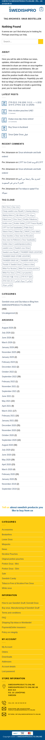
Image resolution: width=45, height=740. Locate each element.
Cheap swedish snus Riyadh (13, 211)
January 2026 (8, 347)
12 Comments (14, 122)
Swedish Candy (9, 578)
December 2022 (9, 367)
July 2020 (6, 450)
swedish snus (7, 248)
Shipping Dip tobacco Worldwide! (17, 622)
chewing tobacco (32, 211)
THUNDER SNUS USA (28, 260)
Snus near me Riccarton (24, 236)
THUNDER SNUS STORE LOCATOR (16, 256)
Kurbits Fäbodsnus (30, 219)
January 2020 (8, 479)
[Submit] (40, 41)
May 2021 (6, 401)
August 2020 (7, 445)
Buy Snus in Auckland (18, 127)
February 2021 (8, 416)
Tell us (6, 507)
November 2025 (9, 352)
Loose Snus (7, 539)
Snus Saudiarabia (28, 240)
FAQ (4, 618)
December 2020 (9, 425)
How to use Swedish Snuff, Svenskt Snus (20, 603)
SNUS (27, 232)
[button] (3, 9)
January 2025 (8, 357)
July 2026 (6, 333)
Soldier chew (7, 244)
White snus (7, 588)
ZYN (18, 273)
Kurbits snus (7, 223)
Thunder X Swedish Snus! (12, 264)
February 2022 (8, 381)
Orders (5, 652)
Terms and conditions (11, 613)
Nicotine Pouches (10, 554)
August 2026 (7, 328)
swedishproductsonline (22, 244)
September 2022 (9, 377)
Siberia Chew (7, 232)
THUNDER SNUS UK (10, 260)
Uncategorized (8, 313)
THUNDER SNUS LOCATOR (31, 252)
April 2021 (6, 406)
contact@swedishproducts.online (18, 1)
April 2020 (6, 464)
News (4, 549)
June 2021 (6, 396)
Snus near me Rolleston (11, 240)
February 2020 (8, 474)
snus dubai (36, 232)
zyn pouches (27, 273)
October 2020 (8, 435)
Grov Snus (17, 219)
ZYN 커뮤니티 (8, 281)
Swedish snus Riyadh (10, 252)
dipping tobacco (8, 215)
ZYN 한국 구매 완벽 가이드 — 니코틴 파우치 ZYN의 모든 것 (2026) (25, 103)
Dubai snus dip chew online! (21, 119)
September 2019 (9, 489)
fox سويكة (30, 215)
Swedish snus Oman (22, 248)
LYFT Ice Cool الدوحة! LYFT (30, 162)
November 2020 (9, 430)
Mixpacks (6, 544)
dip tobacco (20, 215)
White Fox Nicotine (9, 269)
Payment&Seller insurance (14, 627)
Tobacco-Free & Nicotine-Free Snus (18, 583)
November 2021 (9, 386)
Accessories (7, 530)
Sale (4, 574)
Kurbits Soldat (19, 223)
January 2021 (8, 421)
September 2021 (9, 391)
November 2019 (9, 484)
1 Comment (14, 113)
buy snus (16, 207)
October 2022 (8, 372)
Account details (9, 667)
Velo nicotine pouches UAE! (20, 111)
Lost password (8, 671)
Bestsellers (7, 534)
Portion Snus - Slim (10, 569)
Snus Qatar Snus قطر (18, 134)
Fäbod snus (7, 219)
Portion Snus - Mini (10, 564)
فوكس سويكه (7, 285)
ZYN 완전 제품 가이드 (11, 277)
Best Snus (6, 207)
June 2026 (6, 338)
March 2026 (7, 342)
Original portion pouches (13, 559)
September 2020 (9, 440)
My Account (7, 647)
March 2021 (7, 411)
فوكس (29, 281)
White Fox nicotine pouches (29, 269)
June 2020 (6, 455)
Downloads (7, 657)
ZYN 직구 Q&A (26, 277)
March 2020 (7, 469)
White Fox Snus (8, 273)
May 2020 (6, 460)
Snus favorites (8, 236)
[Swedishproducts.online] (22, 9)
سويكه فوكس (20, 281)
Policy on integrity (10, 632)
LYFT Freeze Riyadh (34, 223)
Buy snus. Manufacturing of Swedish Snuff (20, 608)
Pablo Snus (28, 228)
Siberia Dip (18, 232)
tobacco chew (29, 264)
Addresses (6, 662)
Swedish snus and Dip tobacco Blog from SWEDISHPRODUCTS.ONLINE (20, 303)
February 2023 (8, 362)
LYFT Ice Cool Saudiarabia (12, 228)
